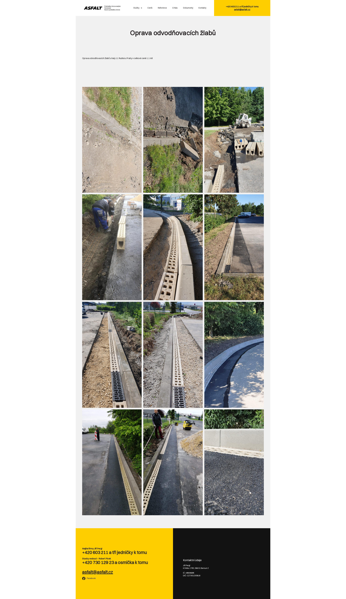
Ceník (149, 8)
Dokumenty (188, 8)
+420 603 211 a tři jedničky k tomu (114, 552)
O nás (175, 8)
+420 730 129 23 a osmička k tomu (115, 562)
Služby (136, 8)
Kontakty (202, 8)
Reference (162, 8)
